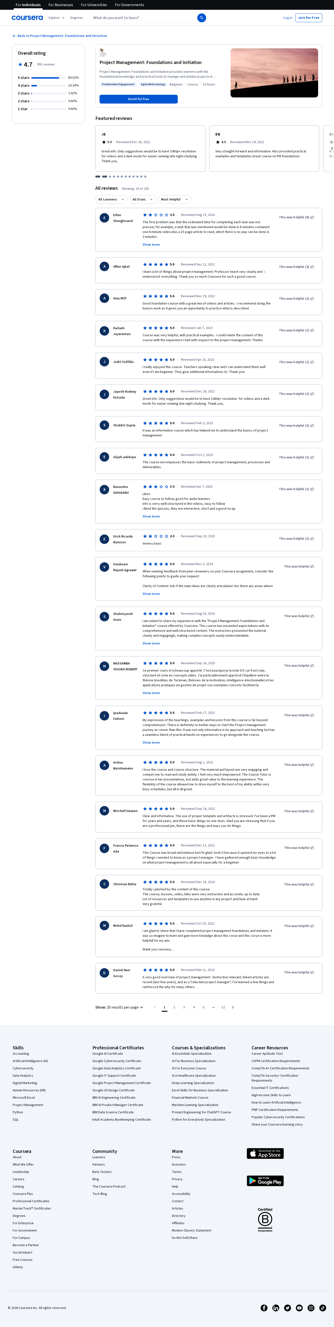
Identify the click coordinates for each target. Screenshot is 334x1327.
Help (175, 1186)
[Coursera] (27, 18)
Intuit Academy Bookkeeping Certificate (121, 1119)
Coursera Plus (23, 1193)
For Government (25, 1230)
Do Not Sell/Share (185, 1237)
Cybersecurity (23, 1068)
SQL (16, 1119)
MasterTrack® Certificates (32, 1208)
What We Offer (23, 1164)
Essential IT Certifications (270, 1087)
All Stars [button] (139, 199)
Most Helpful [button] (171, 199)
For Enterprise (23, 1223)
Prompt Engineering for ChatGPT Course (201, 1112)
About (17, 1157)
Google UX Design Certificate (113, 1090)
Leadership (21, 1171)
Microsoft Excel (24, 1097)
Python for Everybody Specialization (198, 1119)
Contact (177, 1201)
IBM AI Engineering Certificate (113, 1097)
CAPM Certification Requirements (276, 1061)
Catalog (18, 1186)
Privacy (177, 1179)
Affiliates (178, 1223)
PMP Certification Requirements (275, 1109)
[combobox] (138, 18)
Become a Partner (26, 1245)
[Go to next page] (233, 1007)
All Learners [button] (107, 199)
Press (176, 1157)
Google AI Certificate (107, 1053)
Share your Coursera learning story (277, 1124)
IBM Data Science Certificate (113, 1112)
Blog (95, 1179)
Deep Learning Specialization (193, 1083)
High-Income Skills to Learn (271, 1095)
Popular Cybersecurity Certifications (278, 1117)
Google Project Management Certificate (121, 1083)
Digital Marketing (25, 1083)
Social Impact (22, 1252)
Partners (98, 1164)
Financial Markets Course (190, 1097)
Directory (179, 1215)
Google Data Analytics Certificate (116, 1068)
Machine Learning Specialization (195, 1105)
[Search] (201, 17)
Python (18, 1112)
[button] (76, 17)
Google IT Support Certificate (114, 1075)
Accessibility (181, 1193)
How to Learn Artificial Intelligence (276, 1102)
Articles (177, 1208)
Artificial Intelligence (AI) (30, 1061)
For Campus (21, 1237)
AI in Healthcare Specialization (194, 1075)
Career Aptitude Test (267, 1053)
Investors (179, 1164)
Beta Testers (102, 1171)
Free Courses (23, 1259)
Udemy (18, 1267)
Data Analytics (23, 1075)
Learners (98, 1157)
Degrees (19, 1215)
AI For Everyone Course (189, 1068)
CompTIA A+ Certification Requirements (281, 1068)
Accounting (21, 1053)
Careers (18, 1179)
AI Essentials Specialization (192, 1053)
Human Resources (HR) (29, 1090)
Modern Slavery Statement (191, 1230)
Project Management (28, 1105)
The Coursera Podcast (108, 1186)
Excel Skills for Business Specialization (200, 1090)
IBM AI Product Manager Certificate (117, 1105)
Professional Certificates (31, 1201)
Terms (176, 1171)
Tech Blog (99, 1193)
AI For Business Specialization (193, 1061)
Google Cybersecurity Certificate (116, 1061)
